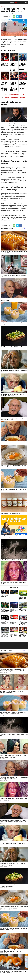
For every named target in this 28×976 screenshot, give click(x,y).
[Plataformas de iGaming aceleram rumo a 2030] (5, 592)
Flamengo (3, 6)
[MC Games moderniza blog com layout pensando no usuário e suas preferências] (14, 617)
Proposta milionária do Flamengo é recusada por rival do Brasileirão (22, 85)
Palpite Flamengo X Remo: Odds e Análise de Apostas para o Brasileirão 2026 (14, 634)
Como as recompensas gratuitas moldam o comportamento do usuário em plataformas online (5, 610)
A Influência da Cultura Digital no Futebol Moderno (22, 609)
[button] (25, 2)
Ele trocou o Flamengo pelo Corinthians (14, 97)
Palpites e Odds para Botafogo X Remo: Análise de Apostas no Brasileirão (5, 622)
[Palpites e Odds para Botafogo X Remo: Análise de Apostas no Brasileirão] (5, 617)
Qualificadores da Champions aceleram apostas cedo (13, 596)
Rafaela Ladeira (5, 13)
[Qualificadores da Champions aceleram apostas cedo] (14, 592)
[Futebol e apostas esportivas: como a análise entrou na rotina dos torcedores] (23, 593)
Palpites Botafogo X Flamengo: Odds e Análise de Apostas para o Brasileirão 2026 (23, 635)
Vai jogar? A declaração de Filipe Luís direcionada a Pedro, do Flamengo (22, 66)
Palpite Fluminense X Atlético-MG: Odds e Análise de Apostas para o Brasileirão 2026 (5, 635)
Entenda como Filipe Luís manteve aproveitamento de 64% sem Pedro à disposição (13, 67)
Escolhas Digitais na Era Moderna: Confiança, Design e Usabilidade (14, 610)
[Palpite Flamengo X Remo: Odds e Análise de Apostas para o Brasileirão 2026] (14, 629)
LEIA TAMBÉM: (14, 587)
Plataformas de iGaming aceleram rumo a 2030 (4, 595)
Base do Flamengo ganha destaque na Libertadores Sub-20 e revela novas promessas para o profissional (23, 623)
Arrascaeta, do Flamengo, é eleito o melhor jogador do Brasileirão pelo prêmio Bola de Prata (4, 86)
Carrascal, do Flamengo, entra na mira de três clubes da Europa (5, 66)
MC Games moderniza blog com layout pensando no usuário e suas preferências (14, 621)
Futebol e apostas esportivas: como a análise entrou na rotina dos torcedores (22, 598)
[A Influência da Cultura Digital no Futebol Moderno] (23, 605)
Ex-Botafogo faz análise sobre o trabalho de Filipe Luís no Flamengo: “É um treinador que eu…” (13, 86)
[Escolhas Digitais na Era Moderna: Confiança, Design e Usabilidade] (14, 605)
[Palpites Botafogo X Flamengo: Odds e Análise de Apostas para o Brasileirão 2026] (23, 630)
